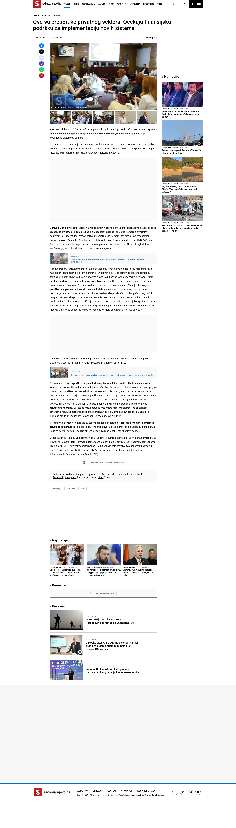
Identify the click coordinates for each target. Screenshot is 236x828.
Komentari (59, 585)
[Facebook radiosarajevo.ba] (175, 792)
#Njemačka (71, 488)
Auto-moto (122, 4)
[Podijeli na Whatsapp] (41, 69)
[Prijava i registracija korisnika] (185, 4)
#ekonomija (56, 488)
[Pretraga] (179, 4)
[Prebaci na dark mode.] (174, 4)
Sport (111, 4)
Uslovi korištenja (146, 791)
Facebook (58, 477)
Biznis (76, 4)
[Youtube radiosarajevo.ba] (198, 792)
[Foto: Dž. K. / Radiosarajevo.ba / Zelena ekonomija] (60, 117)
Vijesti (67, 4)
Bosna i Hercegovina (51, 15)
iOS (113, 474)
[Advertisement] (103, 190)
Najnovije (171, 76)
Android (106, 474)
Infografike (148, 4)
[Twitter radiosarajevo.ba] (182, 792)
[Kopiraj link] (41, 75)
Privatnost (126, 791)
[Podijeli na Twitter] (41, 51)
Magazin (101, 4)
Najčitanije (60, 540)
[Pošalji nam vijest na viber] (190, 792)
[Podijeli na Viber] (41, 63)
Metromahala (88, 4)
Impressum (97, 791)
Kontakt (111, 791)
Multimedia (135, 4)
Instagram (70, 477)
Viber (100, 477)
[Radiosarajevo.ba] (52, 792)
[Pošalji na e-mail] (41, 57)
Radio (159, 4)
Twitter (140, 474)
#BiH (82, 488)
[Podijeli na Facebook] (41, 45)
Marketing (82, 791)
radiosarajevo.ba (101, 795)
